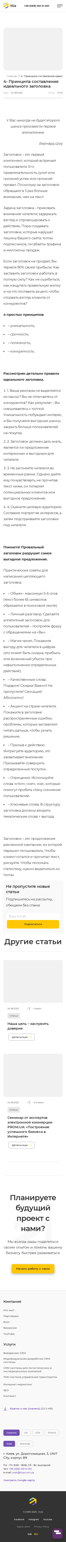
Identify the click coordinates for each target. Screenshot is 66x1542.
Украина (11, 1432)
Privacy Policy (41, 1526)
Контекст (9, 1396)
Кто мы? (8, 1310)
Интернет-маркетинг (17, 1384)
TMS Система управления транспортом (30, 1377)
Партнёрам (11, 1316)
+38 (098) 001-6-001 (36, 5)
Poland (52, 1432)
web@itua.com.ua (23, 1472)
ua (30, 1534)
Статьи (13, 1015)
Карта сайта (23, 1526)
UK (26, 1432)
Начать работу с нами (33, 1268)
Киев (9, 1443)
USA (37, 1432)
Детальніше (20, 1037)
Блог (6, 1322)
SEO (6, 1390)
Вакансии (10, 1327)
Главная (12, 76)
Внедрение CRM (14, 1353)
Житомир (25, 1443)
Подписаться (33, 924)
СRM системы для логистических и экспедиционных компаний (27, 1369)
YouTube (9, 1333)
